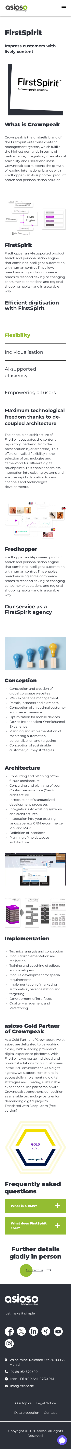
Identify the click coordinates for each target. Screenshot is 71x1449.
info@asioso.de (22, 1386)
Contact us (34, 1270)
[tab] (35, 335)
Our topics (23, 1403)
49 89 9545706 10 (24, 1372)
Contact (50, 1413)
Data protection (26, 1413)
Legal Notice (46, 1403)
